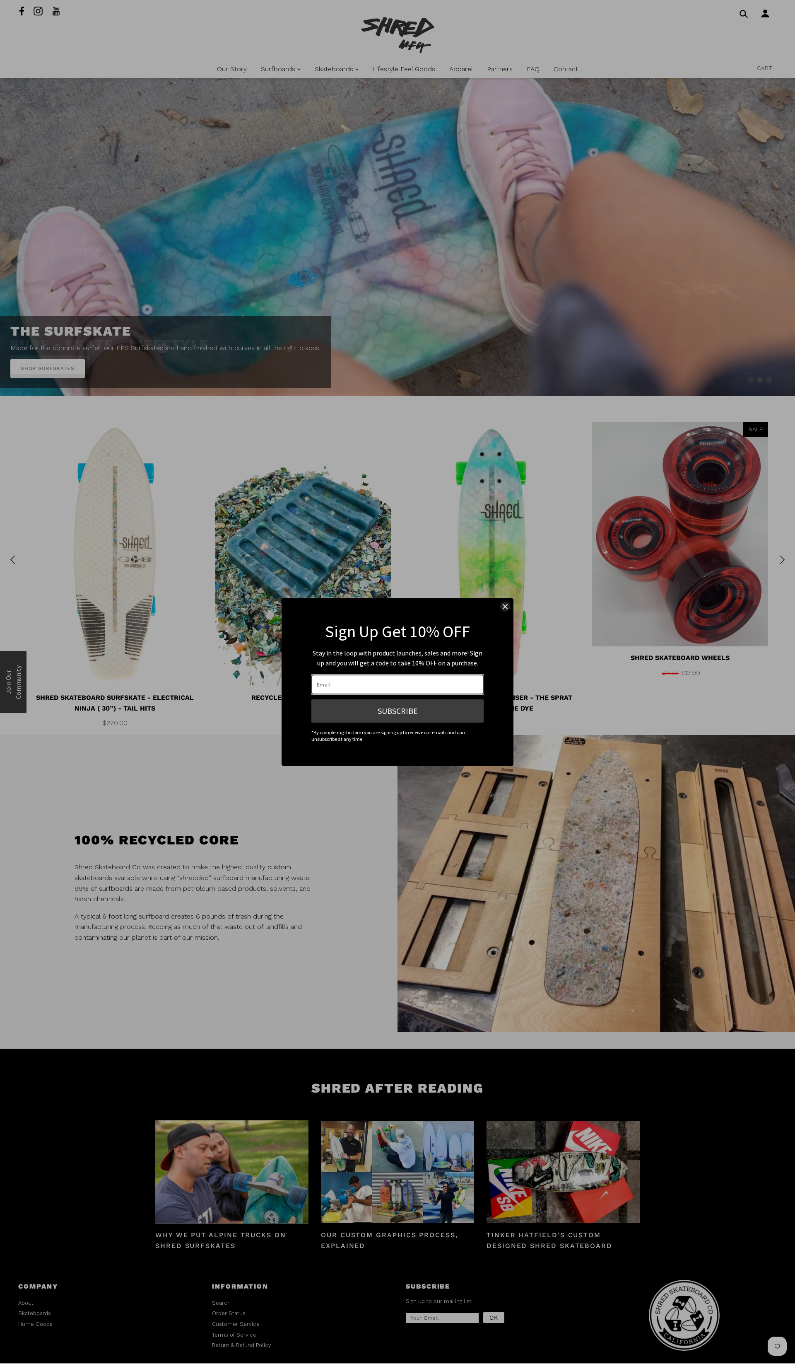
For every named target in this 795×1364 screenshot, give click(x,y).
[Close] (505, 607)
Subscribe (398, 711)
